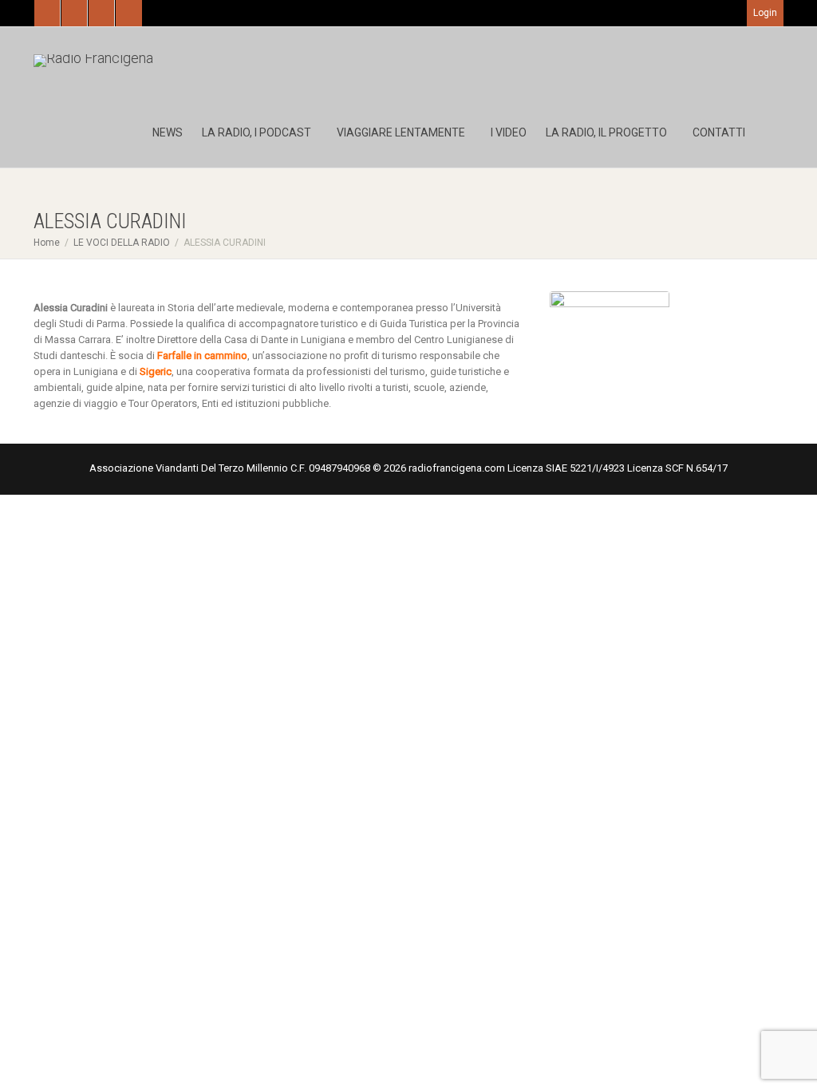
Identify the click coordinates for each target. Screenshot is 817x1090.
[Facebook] (74, 13)
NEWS (167, 132)
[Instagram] (129, 13)
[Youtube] (102, 13)
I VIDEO (509, 132)
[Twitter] (47, 13)
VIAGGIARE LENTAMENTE (402, 132)
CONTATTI (719, 132)
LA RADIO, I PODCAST (258, 132)
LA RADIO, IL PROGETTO (607, 132)
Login (765, 12)
